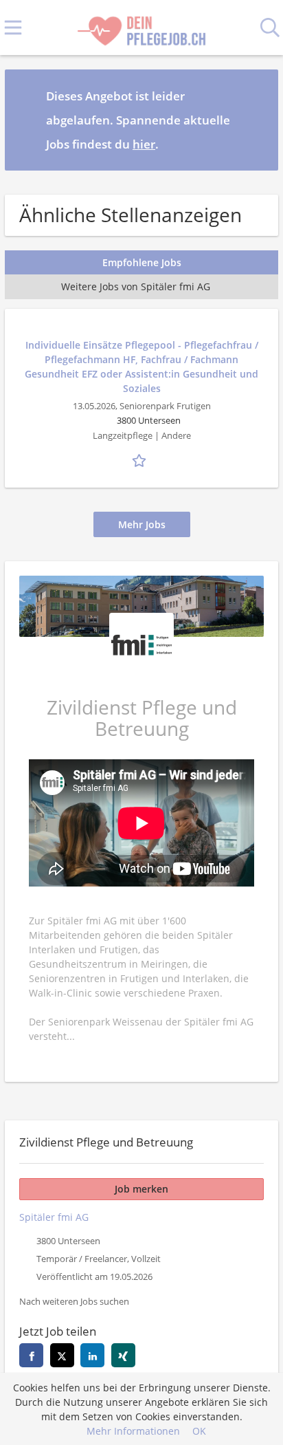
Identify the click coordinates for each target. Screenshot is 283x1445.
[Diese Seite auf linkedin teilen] (92, 1355)
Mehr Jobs (142, 524)
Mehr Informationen (133, 1430)
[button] (256, 119)
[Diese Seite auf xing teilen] (123, 1355)
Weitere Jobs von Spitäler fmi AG (135, 286)
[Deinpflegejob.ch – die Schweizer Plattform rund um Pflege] (141, 27)
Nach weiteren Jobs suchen (74, 1301)
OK (199, 1430)
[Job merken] (141, 459)
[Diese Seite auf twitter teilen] (62, 1355)
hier (144, 144)
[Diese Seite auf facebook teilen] (31, 1355)
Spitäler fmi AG (54, 1217)
